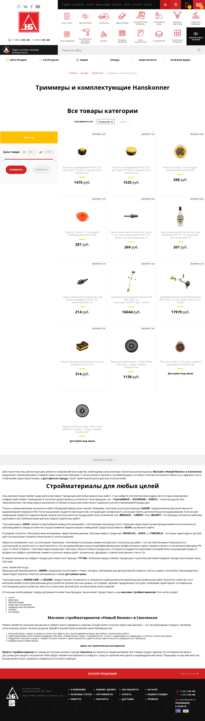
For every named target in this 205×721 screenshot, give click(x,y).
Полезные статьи (81, 694)
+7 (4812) (21, 40)
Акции (84, 60)
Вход (176, 4)
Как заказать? (130, 689)
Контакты (116, 4)
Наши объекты (148, 60)
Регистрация (165, 4)
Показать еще (102, 460)
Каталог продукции (102, 673)
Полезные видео (180, 60)
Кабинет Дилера (106, 689)
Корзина (201, 7)
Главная (66, 4)
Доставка (137, 4)
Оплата (127, 4)
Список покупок (189, 7)
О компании (78, 4)
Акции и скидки (103, 4)
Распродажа (51, 60)
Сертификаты (104, 694)
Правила (153, 699)
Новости (147, 4)
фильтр (29, 137)
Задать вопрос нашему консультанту (25, 51)
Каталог (90, 4)
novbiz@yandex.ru (187, 699)
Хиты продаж (18, 60)
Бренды (114, 60)
